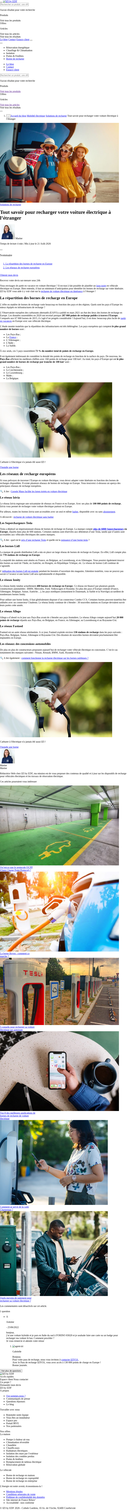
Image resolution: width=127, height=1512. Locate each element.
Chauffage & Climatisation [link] (19, 50)
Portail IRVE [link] (12, 1423)
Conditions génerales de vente (20, 1494)
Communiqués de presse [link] (18, 1398)
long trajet (101, 285)
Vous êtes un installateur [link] (18, 1417)
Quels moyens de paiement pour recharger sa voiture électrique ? (15, 1299)
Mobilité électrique (36, 115)
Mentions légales (14, 1491)
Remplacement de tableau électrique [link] (23, 1462)
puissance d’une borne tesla (74, 540)
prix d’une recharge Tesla (33, 540)
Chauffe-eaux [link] (13, 1448)
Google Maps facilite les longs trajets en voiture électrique (39, 491)
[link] (10, 36)
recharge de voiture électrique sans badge (33, 517)
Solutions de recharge (56, 115)
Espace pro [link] (11, 1420)
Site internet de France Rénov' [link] (21, 1500)
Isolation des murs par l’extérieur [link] (22, 1453)
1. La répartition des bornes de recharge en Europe (27, 263)
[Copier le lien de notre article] (1, 249)
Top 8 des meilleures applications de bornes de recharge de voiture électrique (17, 1116)
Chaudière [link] (11, 1445)
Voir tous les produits (10, 91)
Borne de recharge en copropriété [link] (22, 1478)
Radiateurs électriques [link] (17, 1450)
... (8, 116)
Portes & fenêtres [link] (14, 1459)
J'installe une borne (9, 467)
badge (75, 511)
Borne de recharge (15, 58)
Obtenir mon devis (9, 275)
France (12, 337)
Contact (12, 39)
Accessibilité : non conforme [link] (20, 1502)
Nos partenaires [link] (13, 1426)
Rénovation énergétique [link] (17, 47)
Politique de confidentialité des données (25, 1497)
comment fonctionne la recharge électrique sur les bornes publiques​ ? (54, 658)
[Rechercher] (31, 40)
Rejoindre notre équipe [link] (17, 1415)
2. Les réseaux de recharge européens (21, 267)
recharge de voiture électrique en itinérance (62, 291)
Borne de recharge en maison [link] (20, 1475)
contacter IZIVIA (69, 1359)
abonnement (109, 511)
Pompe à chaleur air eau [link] (18, 1439)
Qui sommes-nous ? (16, 1396)
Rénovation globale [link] (15, 1464)
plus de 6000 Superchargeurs (108, 529)
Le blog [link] (10, 1404)
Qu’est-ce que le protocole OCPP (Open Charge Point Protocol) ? (16, 868)
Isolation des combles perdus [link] (20, 1456)
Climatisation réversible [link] (17, 1442)
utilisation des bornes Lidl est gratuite (20, 571)
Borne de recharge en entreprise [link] (21, 1481)
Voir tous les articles (10, 104)
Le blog (4, 39)
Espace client (22, 39)
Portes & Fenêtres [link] (15, 56)
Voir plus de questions (11, 1371)
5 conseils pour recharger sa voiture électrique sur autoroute (17, 1028)
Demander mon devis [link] (10, 1385)
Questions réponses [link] (15, 1401)
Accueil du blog (18, 115)
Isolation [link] (10, 53)
